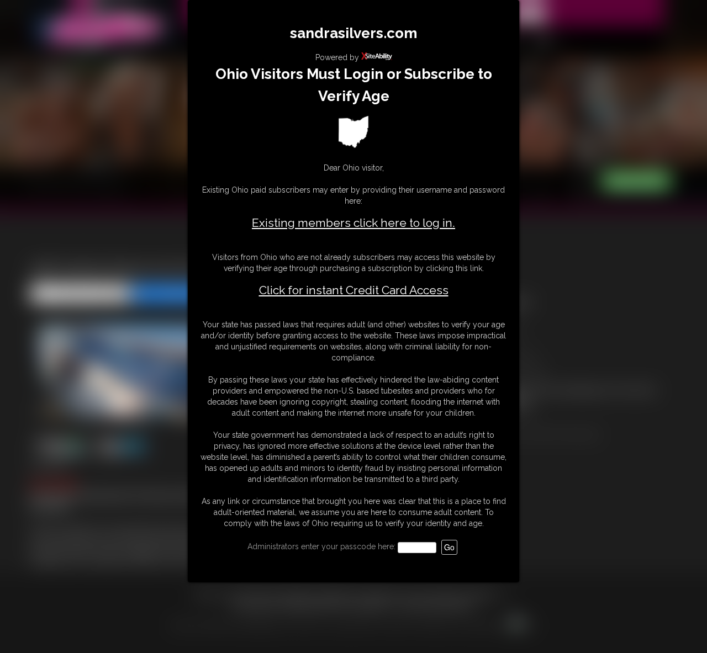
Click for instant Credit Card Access (354, 290)
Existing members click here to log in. (353, 223)
